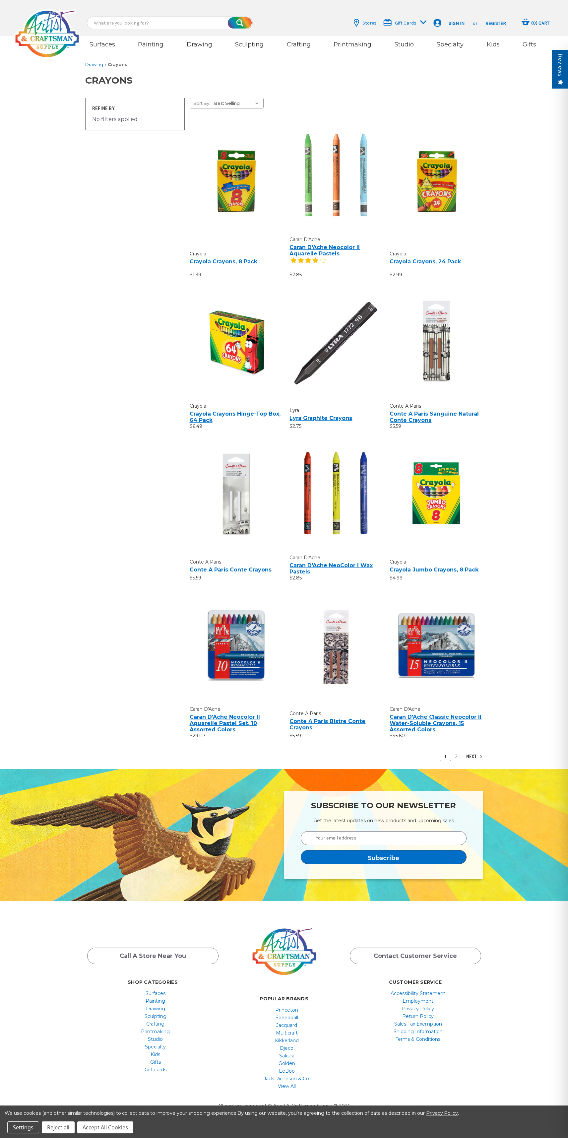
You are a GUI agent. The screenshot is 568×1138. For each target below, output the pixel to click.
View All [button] (287, 1086)
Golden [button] (287, 1063)
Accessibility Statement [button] (418, 993)
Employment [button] (418, 1001)
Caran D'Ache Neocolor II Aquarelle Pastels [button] (324, 250)
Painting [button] (150, 44)
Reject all (58, 1127)
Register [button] (495, 23)
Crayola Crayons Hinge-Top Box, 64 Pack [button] (235, 417)
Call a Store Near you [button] (153, 956)
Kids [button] (493, 44)
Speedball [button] (287, 1018)
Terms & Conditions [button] (418, 1039)
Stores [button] (369, 23)
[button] (47, 27)
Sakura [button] (286, 1056)
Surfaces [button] (102, 44)
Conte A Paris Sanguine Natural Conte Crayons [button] (434, 417)
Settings (23, 1127)
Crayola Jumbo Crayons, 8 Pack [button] (434, 570)
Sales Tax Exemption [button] (418, 1024)
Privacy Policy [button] (418, 1009)
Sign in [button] (457, 23)
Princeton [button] (286, 1010)
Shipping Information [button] (418, 1032)
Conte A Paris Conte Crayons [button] (231, 570)
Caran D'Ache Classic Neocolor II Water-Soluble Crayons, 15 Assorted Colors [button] (435, 723)
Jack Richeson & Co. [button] (287, 1079)
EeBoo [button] (287, 1071)
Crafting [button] (299, 44)
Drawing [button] (199, 44)
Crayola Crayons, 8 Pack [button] (223, 261)
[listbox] (238, 103)
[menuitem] (155, 993)
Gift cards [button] (155, 1070)
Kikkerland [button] (287, 1040)
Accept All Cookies (105, 1127)
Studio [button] (404, 44)
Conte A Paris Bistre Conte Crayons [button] (327, 724)
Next (472, 756)
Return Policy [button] (418, 1016)
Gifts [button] (529, 44)
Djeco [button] (286, 1048)
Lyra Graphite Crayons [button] (320, 418)
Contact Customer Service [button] (415, 956)
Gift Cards (405, 23)
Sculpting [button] (249, 44)
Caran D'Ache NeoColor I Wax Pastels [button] (331, 568)
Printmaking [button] (352, 44)
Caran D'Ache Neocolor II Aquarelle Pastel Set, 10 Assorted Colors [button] (225, 723)
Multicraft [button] (287, 1033)
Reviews (560, 65)
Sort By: (201, 103)
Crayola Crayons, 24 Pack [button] (425, 261)
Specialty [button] (450, 44)
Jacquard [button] (286, 1025)
